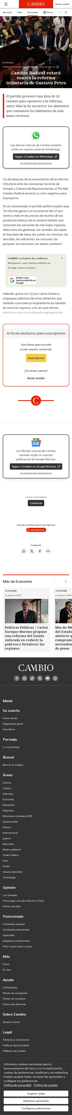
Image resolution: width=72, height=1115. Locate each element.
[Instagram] (24, 678)
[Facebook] (17, 678)
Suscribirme (36, 358)
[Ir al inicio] (36, 4)
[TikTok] (32, 678)
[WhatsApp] (55, 678)
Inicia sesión (36, 378)
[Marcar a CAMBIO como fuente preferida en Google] (36, 280)
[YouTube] (47, 678)
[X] (40, 678)
